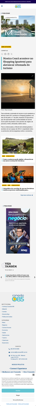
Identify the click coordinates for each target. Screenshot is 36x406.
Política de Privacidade (11, 403)
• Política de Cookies (7, 316)
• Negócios (4, 325)
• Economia (5, 330)
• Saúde (4, 332)
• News (3, 322)
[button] (33, 375)
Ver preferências (18, 400)
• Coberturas (5, 340)
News (3, 156)
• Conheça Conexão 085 (8, 306)
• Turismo (4, 337)
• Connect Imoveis (6, 327)
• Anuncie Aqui (5, 314)
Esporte (4, 185)
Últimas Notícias (10, 156)
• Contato (4, 311)
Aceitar (18, 390)
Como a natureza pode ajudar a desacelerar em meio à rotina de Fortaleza (18, 160)
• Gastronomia (5, 335)
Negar (18, 395)
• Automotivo (5, 343)
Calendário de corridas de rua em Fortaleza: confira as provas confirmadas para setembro (18, 189)
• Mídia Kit (4, 309)
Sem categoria (6, 47)
